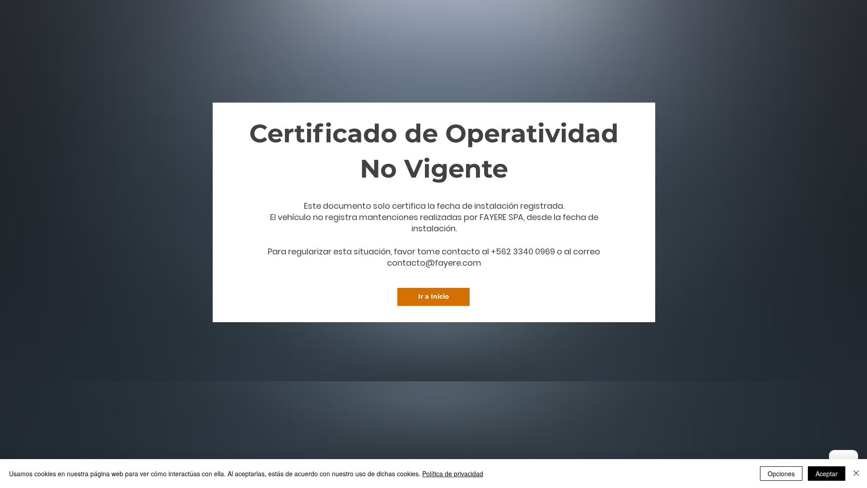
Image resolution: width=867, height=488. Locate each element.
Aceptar (827, 473)
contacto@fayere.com (434, 262)
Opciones (781, 473)
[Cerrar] (856, 473)
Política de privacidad (452, 473)
